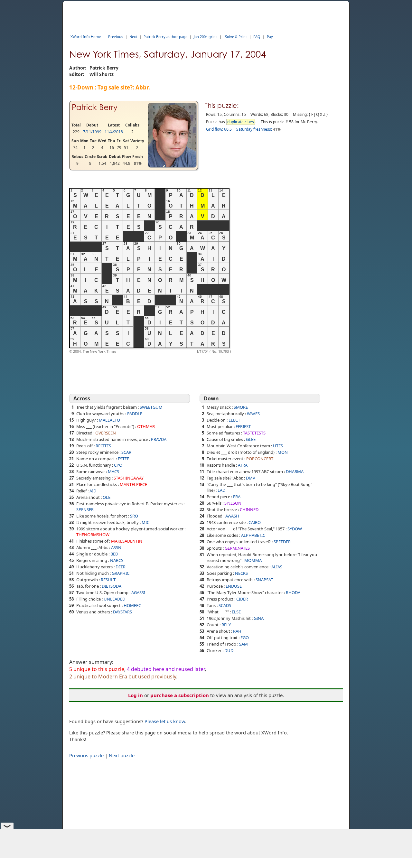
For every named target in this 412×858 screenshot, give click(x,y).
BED (114, 554)
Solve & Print (236, 36)
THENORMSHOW (92, 534)
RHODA (293, 592)
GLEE (251, 439)
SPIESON (232, 503)
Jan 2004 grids (205, 36)
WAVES (253, 413)
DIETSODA (111, 586)
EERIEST (243, 426)
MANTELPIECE (133, 484)
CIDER (242, 599)
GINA (259, 618)
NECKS (241, 573)
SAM (243, 644)
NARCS (116, 560)
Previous (115, 36)
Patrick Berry (94, 107)
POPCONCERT (259, 459)
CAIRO (254, 522)
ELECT (234, 420)
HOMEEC (132, 605)
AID (92, 491)
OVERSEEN (105, 433)
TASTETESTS (254, 433)
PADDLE (134, 413)
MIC (145, 522)
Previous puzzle (86, 755)
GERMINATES (237, 548)
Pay (270, 36)
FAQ (256, 36)
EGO (244, 637)
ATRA (243, 465)
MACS (113, 471)
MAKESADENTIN (126, 541)
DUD (228, 650)
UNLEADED (114, 599)
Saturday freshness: (254, 129)
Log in (135, 695)
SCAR (126, 452)
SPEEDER (282, 542)
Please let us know (165, 721)
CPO (118, 465)
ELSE (236, 612)
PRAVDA (158, 439)
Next (133, 36)
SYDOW (294, 529)
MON (282, 452)
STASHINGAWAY (129, 478)
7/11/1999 (92, 132)
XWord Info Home (85, 36)
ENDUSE (234, 586)
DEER (121, 567)
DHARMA (295, 471)
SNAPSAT (264, 580)
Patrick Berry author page (165, 36)
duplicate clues (240, 122)
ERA (236, 496)
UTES (278, 446)
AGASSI (138, 592)
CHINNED (249, 509)
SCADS (225, 605)
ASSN (116, 547)
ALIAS (276, 567)
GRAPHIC (120, 573)
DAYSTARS (122, 612)
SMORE (241, 407)
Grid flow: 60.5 (219, 129)
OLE (106, 497)
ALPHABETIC (253, 535)
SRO (134, 516)
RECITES (103, 446)
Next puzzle (122, 755)
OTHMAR (146, 426)
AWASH (232, 516)
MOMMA (253, 560)
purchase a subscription (179, 695)
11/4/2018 (114, 132)
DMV (250, 478)
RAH (237, 631)
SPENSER (85, 509)
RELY (226, 625)
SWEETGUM (151, 407)
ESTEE (123, 459)
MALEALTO (109, 420)
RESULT (108, 580)
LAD (221, 490)
